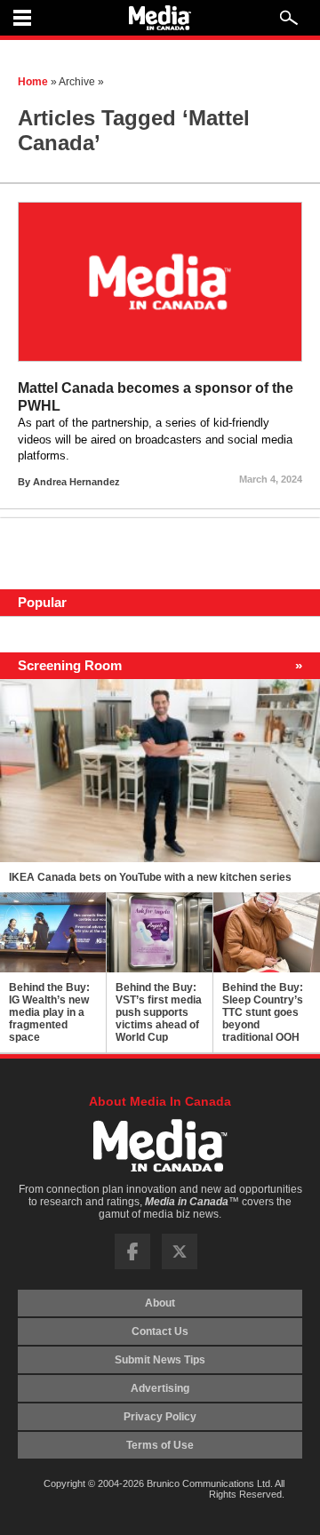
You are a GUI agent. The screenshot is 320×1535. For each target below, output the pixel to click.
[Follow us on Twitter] (179, 1265)
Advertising (160, 1388)
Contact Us (160, 1331)
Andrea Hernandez (76, 481)
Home (33, 82)
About (160, 1303)
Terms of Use (160, 1445)
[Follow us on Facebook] (132, 1265)
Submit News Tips (160, 1360)
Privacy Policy (160, 1417)
